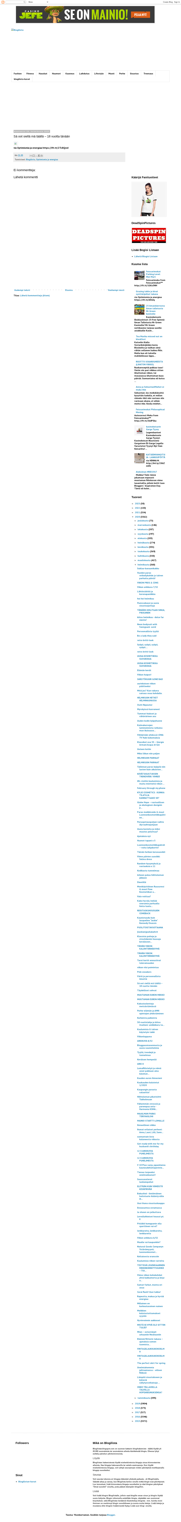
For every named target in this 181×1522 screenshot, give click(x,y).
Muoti (111, 73)
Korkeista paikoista (147, 1017)
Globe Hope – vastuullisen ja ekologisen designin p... (150, 805)
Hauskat (43, 73)
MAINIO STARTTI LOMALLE (150, 1120)
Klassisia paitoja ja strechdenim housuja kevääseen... (149, 939)
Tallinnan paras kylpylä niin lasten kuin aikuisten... (151, 768)
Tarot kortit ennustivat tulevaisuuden (149, 961)
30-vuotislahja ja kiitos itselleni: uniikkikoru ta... (150, 1023)
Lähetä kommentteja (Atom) (35, 295)
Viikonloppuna (144, 1036)
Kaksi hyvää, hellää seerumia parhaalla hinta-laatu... (148, 903)
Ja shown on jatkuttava (149, 1212)
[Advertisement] (69, 106)
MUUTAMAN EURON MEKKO (151, 994)
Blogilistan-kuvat (27, 1481)
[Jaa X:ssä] (36, 155)
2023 (138, 503)
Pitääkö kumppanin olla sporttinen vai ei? (149, 1225)
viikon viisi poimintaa (148, 967)
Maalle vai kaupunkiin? (148, 1242)
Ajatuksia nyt (144, 836)
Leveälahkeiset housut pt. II (150, 1218)
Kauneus (69, 73)
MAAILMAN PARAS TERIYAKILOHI (146, 1115)
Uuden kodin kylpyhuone (149, 720)
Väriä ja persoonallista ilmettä (148, 977)
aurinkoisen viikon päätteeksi (146, 685)
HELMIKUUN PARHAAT (148, 757)
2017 (137, 1412)
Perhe (122, 73)
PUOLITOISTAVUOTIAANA (150, 927)
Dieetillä (141, 882)
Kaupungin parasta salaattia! (147, 1091)
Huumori (56, 73)
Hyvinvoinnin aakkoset (148, 1320)
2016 (138, 1416)
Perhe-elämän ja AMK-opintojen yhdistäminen (150, 1012)
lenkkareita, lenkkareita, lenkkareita (149, 1232)
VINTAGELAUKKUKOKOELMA (150, 1350)
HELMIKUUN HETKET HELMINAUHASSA (147, 699)
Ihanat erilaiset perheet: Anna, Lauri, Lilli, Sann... (150, 1130)
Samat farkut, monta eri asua (149, 1286)
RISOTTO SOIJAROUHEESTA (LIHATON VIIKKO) (149, 363)
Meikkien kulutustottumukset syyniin (148, 1313)
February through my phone (151, 788)
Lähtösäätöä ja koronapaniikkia (146, 592)
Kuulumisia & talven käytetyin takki (147, 1030)
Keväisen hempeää (147, 1059)
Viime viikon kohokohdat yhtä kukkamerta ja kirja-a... (151, 1278)
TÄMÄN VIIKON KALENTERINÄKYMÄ (148, 947)
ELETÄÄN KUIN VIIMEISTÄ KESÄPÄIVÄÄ (150, 1187)
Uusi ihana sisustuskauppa (150, 1203)
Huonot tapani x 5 (146, 840)
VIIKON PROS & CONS (147, 582)
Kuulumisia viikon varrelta (150, 1260)
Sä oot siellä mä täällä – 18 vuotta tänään (149, 984)
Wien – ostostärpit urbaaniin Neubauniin (149, 1333)
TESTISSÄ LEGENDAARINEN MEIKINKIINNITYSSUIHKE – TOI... (151, 1268)
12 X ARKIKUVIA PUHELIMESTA (145, 1152)
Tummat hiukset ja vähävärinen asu (147, 715)
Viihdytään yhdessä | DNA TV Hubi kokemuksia (150, 736)
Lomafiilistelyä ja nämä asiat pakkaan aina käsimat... (149, 1071)
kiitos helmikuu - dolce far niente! (150, 618)
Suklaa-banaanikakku (148, 568)
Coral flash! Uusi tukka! (149, 1292)
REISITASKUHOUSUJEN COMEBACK (148, 912)
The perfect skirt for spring (151, 1363)
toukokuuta (144, 551)
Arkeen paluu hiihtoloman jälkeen (150, 876)
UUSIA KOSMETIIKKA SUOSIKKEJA (147, 657)
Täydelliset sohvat (147, 990)
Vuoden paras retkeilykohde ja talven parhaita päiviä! (150, 575)
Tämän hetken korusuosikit (151, 852)
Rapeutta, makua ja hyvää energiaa (150, 1297)
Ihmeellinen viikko (146, 1125)
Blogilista (30, 159)
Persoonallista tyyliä (148, 631)
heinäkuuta (144, 542)
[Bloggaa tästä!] (33, 155)
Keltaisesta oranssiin (148, 1256)
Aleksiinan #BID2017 (146, 471)
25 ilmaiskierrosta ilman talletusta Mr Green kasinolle (155, 309)
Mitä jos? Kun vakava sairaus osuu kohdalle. (149, 692)
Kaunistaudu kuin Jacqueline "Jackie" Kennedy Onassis (147, 920)
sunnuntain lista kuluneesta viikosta (148, 1138)
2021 (138, 512)
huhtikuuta (143, 555)
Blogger (111, 1514)
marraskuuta (144, 525)
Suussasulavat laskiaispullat (145, 1180)
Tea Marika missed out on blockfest (149, 337)
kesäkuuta (143, 547)
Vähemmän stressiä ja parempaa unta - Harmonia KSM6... (148, 1106)
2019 (138, 1403)
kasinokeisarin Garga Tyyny (153, 428)
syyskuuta (143, 533)
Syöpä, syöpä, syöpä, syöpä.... (147, 646)
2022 (138, 507)
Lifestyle (99, 73)
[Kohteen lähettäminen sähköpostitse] (31, 155)
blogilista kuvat (22, 79)
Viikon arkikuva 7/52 (147, 587)
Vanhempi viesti (116, 290)
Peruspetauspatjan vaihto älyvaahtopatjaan (150, 823)
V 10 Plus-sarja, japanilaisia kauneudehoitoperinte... (151, 1166)
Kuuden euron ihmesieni (149, 1078)
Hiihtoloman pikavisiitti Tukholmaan (149, 1098)
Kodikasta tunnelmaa (148, 870)
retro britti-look (145, 640)
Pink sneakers (144, 971)
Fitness (30, 73)
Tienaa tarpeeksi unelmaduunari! (146, 1173)
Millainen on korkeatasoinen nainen (150, 1304)
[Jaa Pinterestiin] (41, 155)
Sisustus (134, 73)
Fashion (18, 73)
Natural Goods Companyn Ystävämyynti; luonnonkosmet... (150, 1249)
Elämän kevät (144, 670)
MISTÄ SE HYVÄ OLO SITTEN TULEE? (151, 1326)
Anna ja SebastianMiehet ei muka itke (150, 388)
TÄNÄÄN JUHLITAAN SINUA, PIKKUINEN (151, 611)
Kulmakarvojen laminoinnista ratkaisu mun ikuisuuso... (149, 728)
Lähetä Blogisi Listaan (146, 256)
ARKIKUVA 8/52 (145, 1040)
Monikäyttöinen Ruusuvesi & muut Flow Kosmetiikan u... (150, 889)
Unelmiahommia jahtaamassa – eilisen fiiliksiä (149, 1370)
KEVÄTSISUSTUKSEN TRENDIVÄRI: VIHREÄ (148, 775)
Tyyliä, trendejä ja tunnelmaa (146, 1053)
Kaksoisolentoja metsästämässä (146, 1005)
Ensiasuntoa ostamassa (149, 1207)
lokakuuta (143, 529)
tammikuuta (144, 1397)
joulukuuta (143, 520)
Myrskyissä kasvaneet (148, 709)
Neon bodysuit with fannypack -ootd (147, 625)
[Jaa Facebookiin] (39, 155)
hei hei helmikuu (145, 598)
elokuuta (142, 538)
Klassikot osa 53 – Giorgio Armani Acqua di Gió (150, 743)
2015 (138, 1421)
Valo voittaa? (144, 896)
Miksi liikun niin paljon (148, 753)
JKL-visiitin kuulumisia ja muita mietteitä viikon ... (150, 782)
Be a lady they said (146, 635)
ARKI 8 (140, 1063)
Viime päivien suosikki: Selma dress (148, 858)
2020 (138, 516)
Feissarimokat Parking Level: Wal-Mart (153, 274)
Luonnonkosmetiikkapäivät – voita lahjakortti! (151, 846)
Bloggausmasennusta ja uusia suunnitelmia (149, 1046)
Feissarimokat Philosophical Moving (150, 410)
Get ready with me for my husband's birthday (150, 1145)
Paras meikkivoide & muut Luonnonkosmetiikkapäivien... (151, 815)
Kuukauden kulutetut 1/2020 (148, 1084)
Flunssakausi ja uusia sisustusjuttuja (148, 604)
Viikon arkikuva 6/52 (147, 1237)
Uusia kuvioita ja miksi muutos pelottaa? (148, 830)
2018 (138, 1407)
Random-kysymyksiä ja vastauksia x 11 (148, 865)
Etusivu (69, 290)
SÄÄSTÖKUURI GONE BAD (150, 679)
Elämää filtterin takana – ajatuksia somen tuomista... (150, 1341)
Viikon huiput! (144, 674)
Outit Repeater (144, 704)
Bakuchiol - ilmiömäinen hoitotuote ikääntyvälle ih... (150, 1196)
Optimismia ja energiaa (47, 159)
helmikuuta (144, 564)
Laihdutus (84, 73)
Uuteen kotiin (144, 749)
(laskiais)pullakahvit (147, 931)
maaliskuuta (144, 560)
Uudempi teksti (22, 290)
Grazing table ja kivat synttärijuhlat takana (147, 292)
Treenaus (148, 73)
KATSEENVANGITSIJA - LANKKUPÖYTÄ (155, 456)
